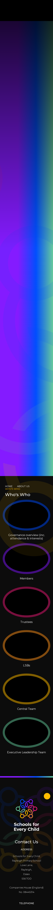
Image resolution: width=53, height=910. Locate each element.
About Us (23, 486)
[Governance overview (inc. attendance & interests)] (26, 515)
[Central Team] (26, 689)
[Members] (26, 558)
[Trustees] (26, 602)
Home (9, 486)
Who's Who (12, 489)
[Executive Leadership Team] (26, 732)
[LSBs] (26, 645)
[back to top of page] (47, 796)
